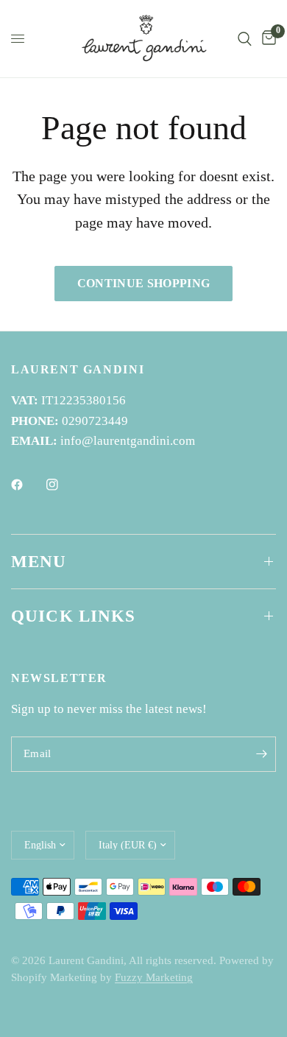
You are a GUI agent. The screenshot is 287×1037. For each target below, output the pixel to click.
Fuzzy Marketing (154, 977)
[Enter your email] (261, 754)
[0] (266, 38)
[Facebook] (27, 484)
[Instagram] (62, 484)
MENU (39, 561)
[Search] (245, 38)
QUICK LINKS (73, 616)
